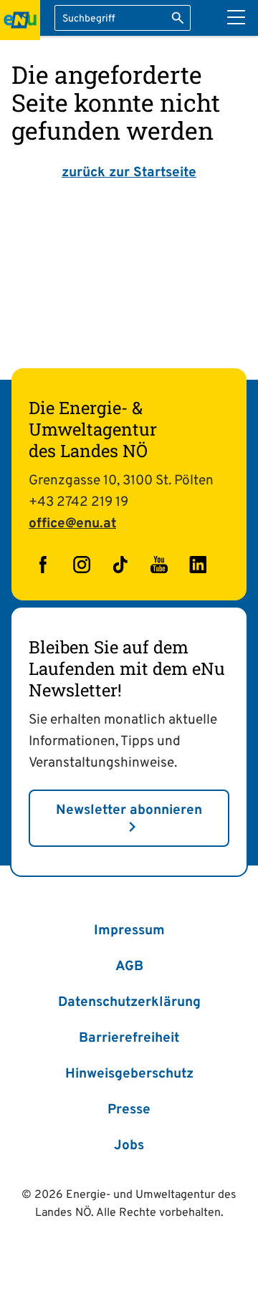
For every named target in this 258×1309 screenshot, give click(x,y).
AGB (129, 966)
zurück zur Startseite (129, 172)
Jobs (129, 1145)
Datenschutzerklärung (129, 1002)
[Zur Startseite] (20, 20)
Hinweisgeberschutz (129, 1074)
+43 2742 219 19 (78, 502)
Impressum (129, 930)
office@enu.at (72, 523)
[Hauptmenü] (236, 17)
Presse (129, 1109)
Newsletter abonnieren (129, 810)
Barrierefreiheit (129, 1038)
